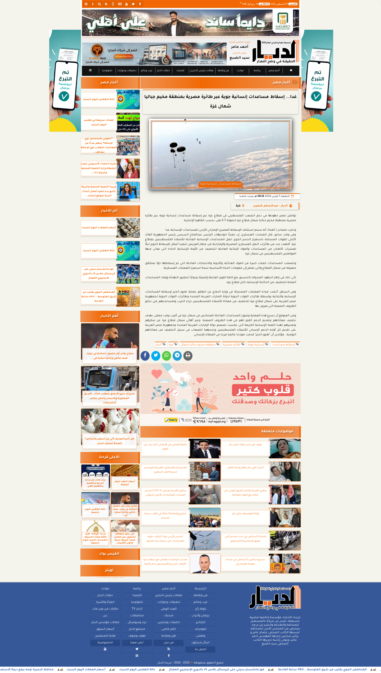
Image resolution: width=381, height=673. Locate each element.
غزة (171, 345)
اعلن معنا (136, 642)
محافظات (137, 615)
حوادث (240, 70)
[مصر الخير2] (220, 393)
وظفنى (200, 636)
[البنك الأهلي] (190, 23)
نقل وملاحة (168, 636)
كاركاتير (200, 622)
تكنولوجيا (107, 70)
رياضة (257, 70)
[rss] (106, 4)
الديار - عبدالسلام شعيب (270, 206)
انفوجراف (200, 629)
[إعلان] (65, 81)
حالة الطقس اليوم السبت (182, 669)
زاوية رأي (200, 609)
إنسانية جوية (256, 345)
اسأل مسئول (200, 642)
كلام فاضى (169, 629)
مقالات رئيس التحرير (201, 70)
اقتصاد (180, 70)
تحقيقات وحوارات (126, 70)
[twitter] (133, 4)
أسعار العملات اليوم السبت (130, 669)
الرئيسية (200, 589)
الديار (159, 345)
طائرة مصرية (232, 345)
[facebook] (140, 4)
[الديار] (317, 81)
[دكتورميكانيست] (154, 54)
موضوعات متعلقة (277, 432)
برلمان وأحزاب (200, 615)
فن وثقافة (223, 70)
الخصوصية (105, 642)
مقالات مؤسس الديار (105, 622)
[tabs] (86, 4)
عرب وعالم (146, 70)
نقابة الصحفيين (105, 636)
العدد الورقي (169, 609)
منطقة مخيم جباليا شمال (198, 345)
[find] (99, 4)
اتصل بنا (200, 649)
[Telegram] (177, 356)
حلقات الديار (163, 70)
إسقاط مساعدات (284, 345)
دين (105, 615)
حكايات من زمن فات (105, 609)
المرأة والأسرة (105, 602)
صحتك (168, 615)
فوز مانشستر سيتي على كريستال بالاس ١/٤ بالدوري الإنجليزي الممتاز (261, 669)
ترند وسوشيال (137, 622)
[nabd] (113, 4)
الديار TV (137, 609)
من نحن (169, 642)
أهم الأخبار (109, 316)
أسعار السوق (105, 629)
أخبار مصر (273, 70)
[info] (93, 4)
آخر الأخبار (109, 211)
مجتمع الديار (137, 629)
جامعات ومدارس (169, 622)
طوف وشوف (136, 636)
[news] (120, 4)
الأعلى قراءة (109, 457)
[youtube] (126, 4)
